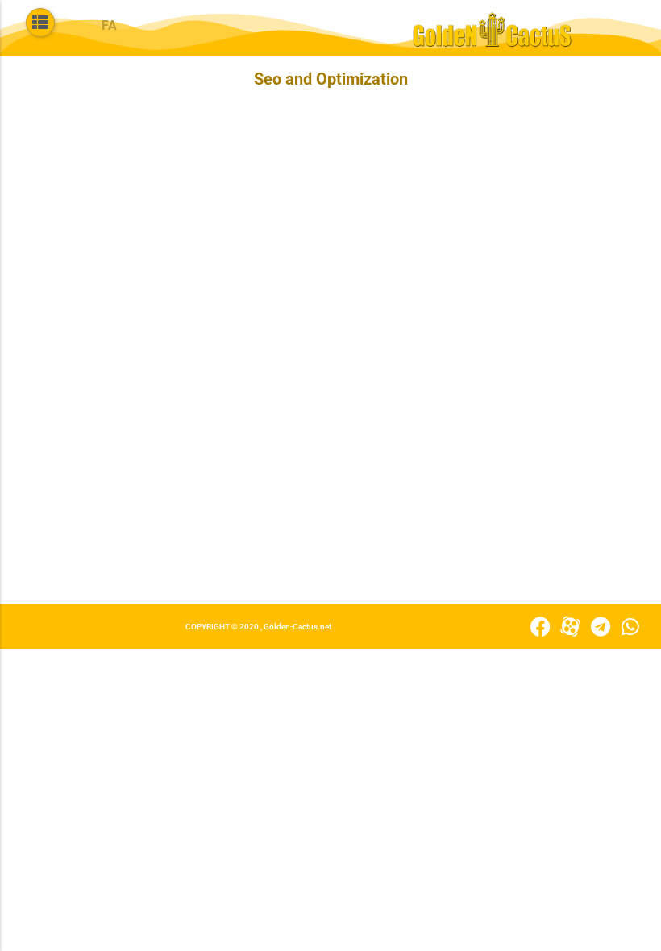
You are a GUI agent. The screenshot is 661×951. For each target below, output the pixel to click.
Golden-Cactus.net (297, 626)
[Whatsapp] (630, 627)
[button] (40, 22)
